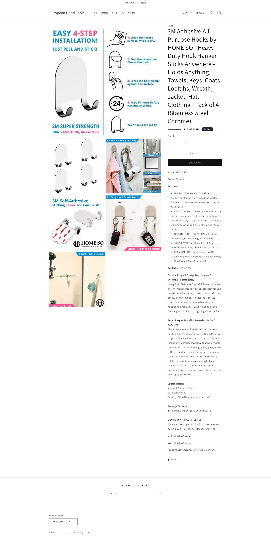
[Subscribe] (160, 493)
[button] (212, 12)
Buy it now (195, 162)
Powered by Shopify (82, 533)
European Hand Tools (64, 533)
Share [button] (174, 459)
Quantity (171, 136)
